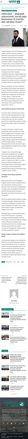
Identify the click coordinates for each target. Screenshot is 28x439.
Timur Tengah (8, 10)
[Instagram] (7, 423)
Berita (6, 7)
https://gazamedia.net (14, 303)
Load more (13, 394)
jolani (18, 261)
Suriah (22, 261)
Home (2, 7)
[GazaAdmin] (2, 25)
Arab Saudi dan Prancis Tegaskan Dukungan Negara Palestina (17, 329)
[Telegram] (18, 268)
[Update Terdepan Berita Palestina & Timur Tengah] (14, 2)
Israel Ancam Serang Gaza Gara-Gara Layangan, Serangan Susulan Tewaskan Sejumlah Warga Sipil (18, 318)
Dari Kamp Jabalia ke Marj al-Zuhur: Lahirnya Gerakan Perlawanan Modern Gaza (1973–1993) (18, 379)
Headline (14, 10)
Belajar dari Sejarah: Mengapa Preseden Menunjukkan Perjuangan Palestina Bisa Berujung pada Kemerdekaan (17, 358)
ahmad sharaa (9, 261)
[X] (11, 268)
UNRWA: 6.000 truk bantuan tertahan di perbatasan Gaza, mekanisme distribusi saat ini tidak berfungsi (21, 280)
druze (14, 261)
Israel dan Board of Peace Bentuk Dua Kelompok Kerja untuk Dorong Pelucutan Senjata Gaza (18, 339)
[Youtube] (23, 423)
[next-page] (5, 346)
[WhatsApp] (14, 268)
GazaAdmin (7, 25)
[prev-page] (2, 346)
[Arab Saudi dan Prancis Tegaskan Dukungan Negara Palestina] (5, 327)
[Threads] (14, 427)
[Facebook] (7, 268)
